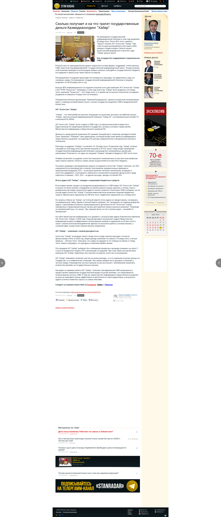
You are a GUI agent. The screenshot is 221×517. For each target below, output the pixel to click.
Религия (82, 11)
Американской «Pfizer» (155, 191)
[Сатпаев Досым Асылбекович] (148, 98)
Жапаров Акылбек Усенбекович (158, 62)
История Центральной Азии (138, 11)
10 (147, 225)
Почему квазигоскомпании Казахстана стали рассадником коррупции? (88, 473)
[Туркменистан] (135, 438)
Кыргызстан (86, 1)
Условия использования (70, 512)
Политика (56, 11)
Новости (72, 18)
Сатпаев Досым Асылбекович (158, 88)
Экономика (65, 11)
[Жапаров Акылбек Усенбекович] (148, 72)
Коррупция (81, 32)
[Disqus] (97, 338)
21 (158, 227)
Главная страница (61, 18)
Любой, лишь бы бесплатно (153, 194)
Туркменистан (111, 1)
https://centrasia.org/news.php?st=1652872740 (85, 292)
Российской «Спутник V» (156, 186)
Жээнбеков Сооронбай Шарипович (158, 76)
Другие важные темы (159, 11)
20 (155, 227)
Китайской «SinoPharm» (156, 188)
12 (153, 225)
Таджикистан (98, 1)
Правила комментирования (64, 308)
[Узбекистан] (137, 431)
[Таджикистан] (133, 438)
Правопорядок (104, 11)
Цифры (130, 513)
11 (150, 225)
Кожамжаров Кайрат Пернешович (151, 44)
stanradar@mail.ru (103, 14)
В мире (141, 1)
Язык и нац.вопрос (118, 11)
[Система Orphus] (126, 302)
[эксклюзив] (155, 146)
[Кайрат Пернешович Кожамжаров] (152, 30)
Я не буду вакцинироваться (157, 197)
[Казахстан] (86, 32)
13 (155, 225)
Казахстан (75, 1)
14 (158, 225)
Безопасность (92, 11)
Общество (74, 11)
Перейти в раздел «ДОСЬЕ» (153, 52)
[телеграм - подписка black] (97, 492)
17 (147, 227)
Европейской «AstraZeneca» (152, 183)
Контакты (58, 512)
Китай (132, 1)
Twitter (100, 285)
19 (153, 227)
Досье (129, 512)
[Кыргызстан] (130, 438)
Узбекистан (123, 1)
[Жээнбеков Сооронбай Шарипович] (148, 84)
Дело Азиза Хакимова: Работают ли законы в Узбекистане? (85, 432)
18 (150, 227)
